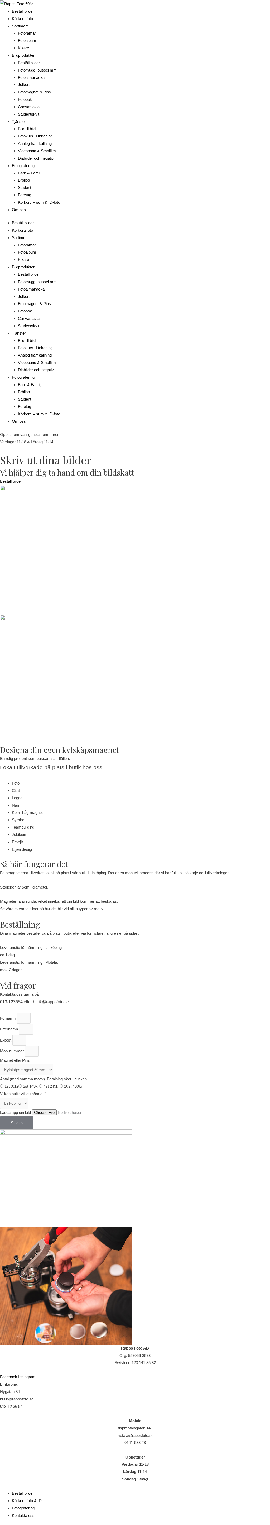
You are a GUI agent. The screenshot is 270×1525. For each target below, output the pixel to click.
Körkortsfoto (22, 18)
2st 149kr (31, 1086)
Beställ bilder (23, 11)
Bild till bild (27, 128)
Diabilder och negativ (36, 158)
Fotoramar (27, 33)
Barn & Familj (29, 173)
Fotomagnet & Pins (34, 92)
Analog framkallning (35, 143)
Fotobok (25, 99)
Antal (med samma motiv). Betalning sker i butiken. (44, 1079)
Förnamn (8, 1018)
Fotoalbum (27, 40)
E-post (6, 1040)
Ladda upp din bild (16, 1112)
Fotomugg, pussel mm (37, 70)
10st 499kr (73, 1086)
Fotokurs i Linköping (35, 136)
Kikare (23, 48)
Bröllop (24, 180)
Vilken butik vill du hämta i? (23, 1093)
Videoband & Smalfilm (37, 151)
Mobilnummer (12, 1051)
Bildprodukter (23, 55)
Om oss (19, 209)
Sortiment (20, 26)
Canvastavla (29, 106)
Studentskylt (28, 114)
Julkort (24, 84)
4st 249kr (52, 1086)
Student (24, 187)
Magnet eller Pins (15, 1060)
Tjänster (19, 121)
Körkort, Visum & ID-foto (39, 202)
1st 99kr (11, 1086)
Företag (24, 195)
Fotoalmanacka (31, 77)
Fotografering (23, 165)
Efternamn (9, 1029)
